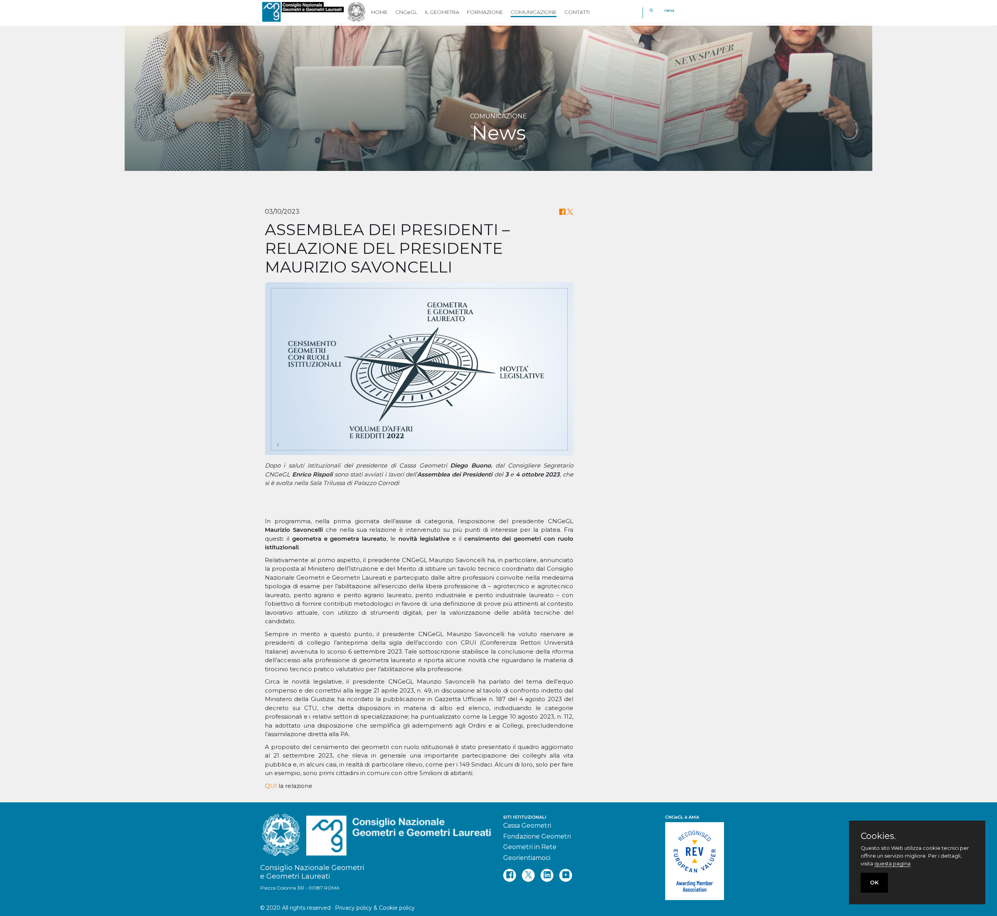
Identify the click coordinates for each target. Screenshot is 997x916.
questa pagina (892, 863)
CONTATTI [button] (577, 12)
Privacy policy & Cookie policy (375, 907)
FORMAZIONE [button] (485, 12)
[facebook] (509, 875)
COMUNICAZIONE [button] (534, 12)
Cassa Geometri (527, 825)
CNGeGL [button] (406, 12)
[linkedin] (547, 875)
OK (874, 882)
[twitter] (528, 875)
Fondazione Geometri (537, 836)
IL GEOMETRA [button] (442, 12)
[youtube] (565, 875)
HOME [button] (379, 12)
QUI (271, 785)
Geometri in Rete (530, 847)
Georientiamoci (526, 857)
